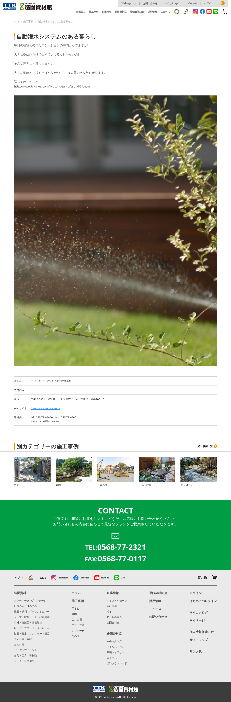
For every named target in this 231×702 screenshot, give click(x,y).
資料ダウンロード (117, 663)
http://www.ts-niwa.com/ (45, 408)
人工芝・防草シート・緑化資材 (32, 617)
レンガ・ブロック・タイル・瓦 (32, 628)
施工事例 (94, 11)
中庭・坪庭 (78, 625)
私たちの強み (114, 617)
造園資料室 (121, 11)
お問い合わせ (150, 3)
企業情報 (106, 11)
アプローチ (78, 630)
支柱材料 (19, 644)
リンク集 (196, 651)
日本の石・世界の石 (25, 606)
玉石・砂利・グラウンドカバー (32, 611)
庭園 (74, 614)
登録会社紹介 (137, 11)
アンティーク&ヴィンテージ (30, 600)
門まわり (77, 608)
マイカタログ (171, 3)
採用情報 (152, 11)
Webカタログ (128, 3)
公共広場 (77, 619)
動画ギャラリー (115, 652)
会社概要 (112, 606)
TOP (16, 21)
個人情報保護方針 (202, 632)
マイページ (191, 3)
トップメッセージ (117, 600)
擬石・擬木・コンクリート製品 (32, 633)
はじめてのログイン (203, 601)
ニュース (165, 11)
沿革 (109, 611)
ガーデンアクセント (25, 650)
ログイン (209, 3)
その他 (75, 636)
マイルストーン (115, 646)
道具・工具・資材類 (25, 655)
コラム (76, 593)
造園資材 (81, 11)
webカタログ (114, 641)
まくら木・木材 (23, 639)
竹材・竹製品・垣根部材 (28, 622)
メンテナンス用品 (24, 661)
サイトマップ (199, 640)
